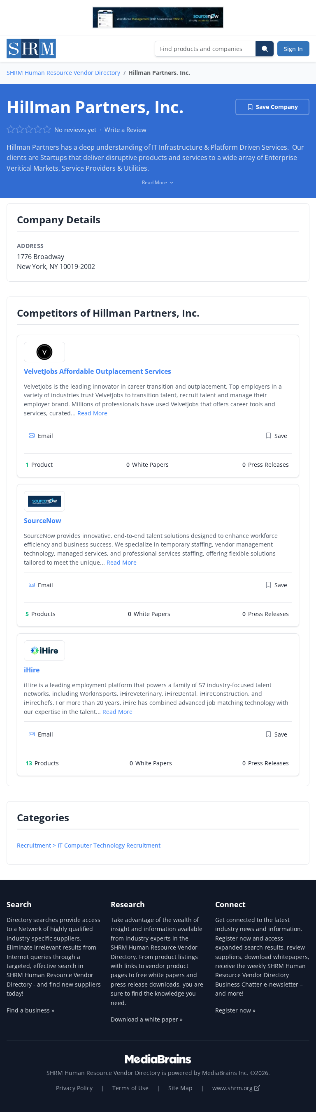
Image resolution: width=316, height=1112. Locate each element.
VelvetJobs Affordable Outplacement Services (97, 371)
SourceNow (42, 520)
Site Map (180, 1088)
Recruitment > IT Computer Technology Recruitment (88, 845)
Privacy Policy (74, 1088)
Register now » (235, 1010)
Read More (92, 413)
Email (45, 436)
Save (280, 436)
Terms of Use (130, 1088)
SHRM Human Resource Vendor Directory (63, 72)
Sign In (293, 49)
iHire (32, 669)
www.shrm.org (233, 1088)
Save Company (277, 107)
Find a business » (30, 1010)
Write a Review (125, 129)
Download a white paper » (147, 1019)
